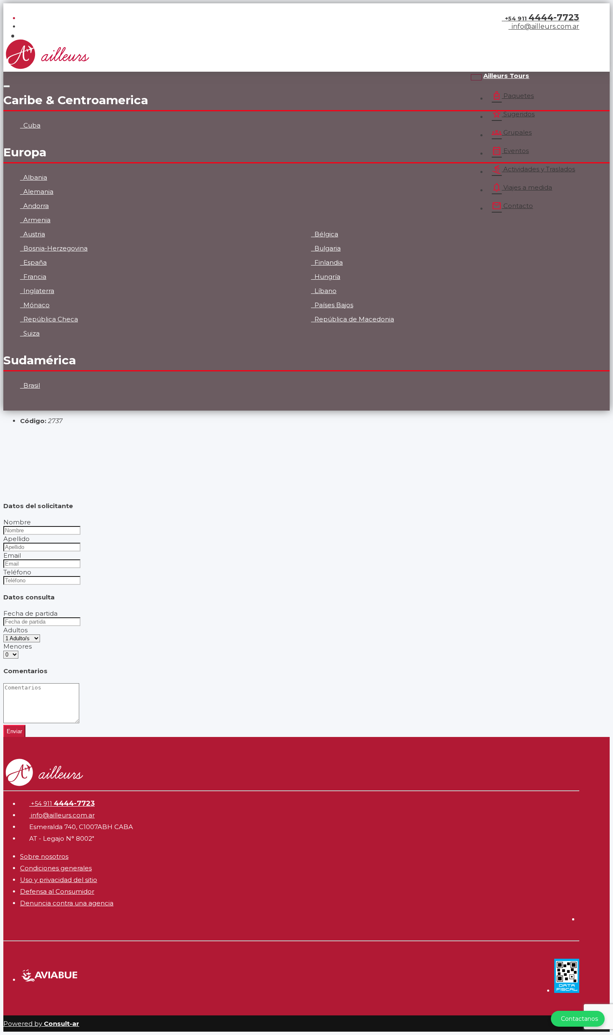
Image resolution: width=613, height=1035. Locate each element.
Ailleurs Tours (506, 76)
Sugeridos (513, 114)
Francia (34, 277)
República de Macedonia (353, 319)
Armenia (36, 220)
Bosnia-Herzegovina (55, 248)
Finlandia (328, 262)
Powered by (41, 1023)
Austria (33, 234)
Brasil (31, 385)
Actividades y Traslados (533, 169)
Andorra (35, 206)
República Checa (50, 319)
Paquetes (513, 96)
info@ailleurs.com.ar (544, 26)
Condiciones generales (56, 868)
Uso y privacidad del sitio (58, 880)
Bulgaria (327, 248)
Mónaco (36, 305)
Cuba (31, 125)
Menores (17, 646)
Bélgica (325, 234)
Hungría (326, 277)
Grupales (512, 132)
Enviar (14, 731)
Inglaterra (38, 291)
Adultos (15, 630)
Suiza (31, 333)
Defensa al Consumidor (57, 891)
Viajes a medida (522, 187)
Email (12, 555)
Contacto (512, 206)
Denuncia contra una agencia (66, 903)
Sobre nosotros (44, 856)
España (34, 262)
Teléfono (17, 572)
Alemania (37, 191)
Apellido (16, 539)
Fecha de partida (30, 613)
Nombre (17, 522)
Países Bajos (333, 305)
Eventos (510, 151)
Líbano (325, 291)
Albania (34, 177)
